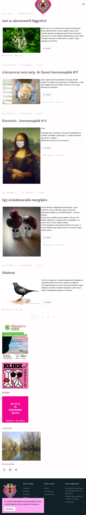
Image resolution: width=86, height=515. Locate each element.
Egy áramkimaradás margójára (24, 200)
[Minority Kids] (15, 342)
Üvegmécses (69, 502)
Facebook (26, 494)
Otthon (40, 65)
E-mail (20, 56)
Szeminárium (48, 491)
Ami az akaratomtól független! (24, 21)
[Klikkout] (15, 375)
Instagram (26, 488)
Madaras (8, 272)
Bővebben (47, 48)
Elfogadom (10, 509)
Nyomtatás (8, 56)
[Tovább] (54, 317)
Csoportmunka (49, 494)
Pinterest (26, 491)
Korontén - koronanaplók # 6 (24, 121)
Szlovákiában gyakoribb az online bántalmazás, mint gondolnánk (74, 490)
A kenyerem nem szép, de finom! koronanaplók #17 (40, 72)
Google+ (26, 497)
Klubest (46, 488)
